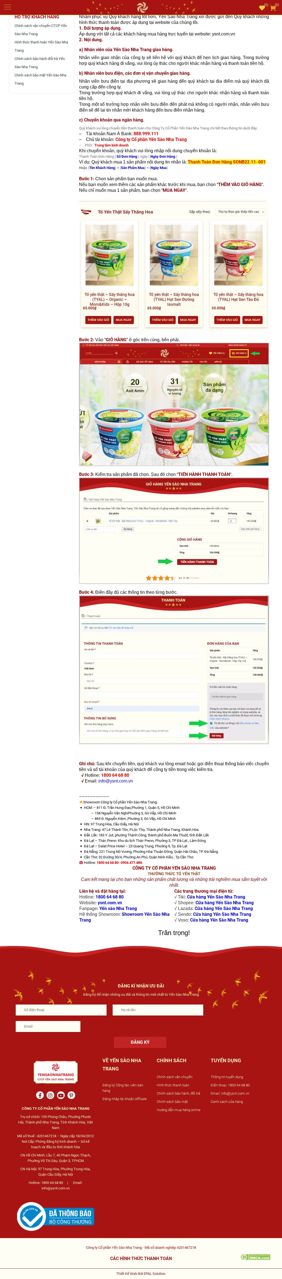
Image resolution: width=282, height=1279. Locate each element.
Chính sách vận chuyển (174, 1077)
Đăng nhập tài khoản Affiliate (124, 1099)
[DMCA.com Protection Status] (255, 1257)
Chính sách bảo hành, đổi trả (178, 1093)
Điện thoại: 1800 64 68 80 (230, 1085)
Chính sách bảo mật (172, 1102)
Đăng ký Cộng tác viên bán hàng (122, 1088)
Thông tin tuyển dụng (227, 1077)
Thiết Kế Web (126, 1274)
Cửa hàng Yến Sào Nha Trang (216, 897)
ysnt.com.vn (110, 902)
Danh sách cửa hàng (227, 1102)
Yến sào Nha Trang (118, 908)
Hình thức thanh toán (173, 1085)
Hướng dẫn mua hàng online (178, 1110)
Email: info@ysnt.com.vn (230, 1093)
